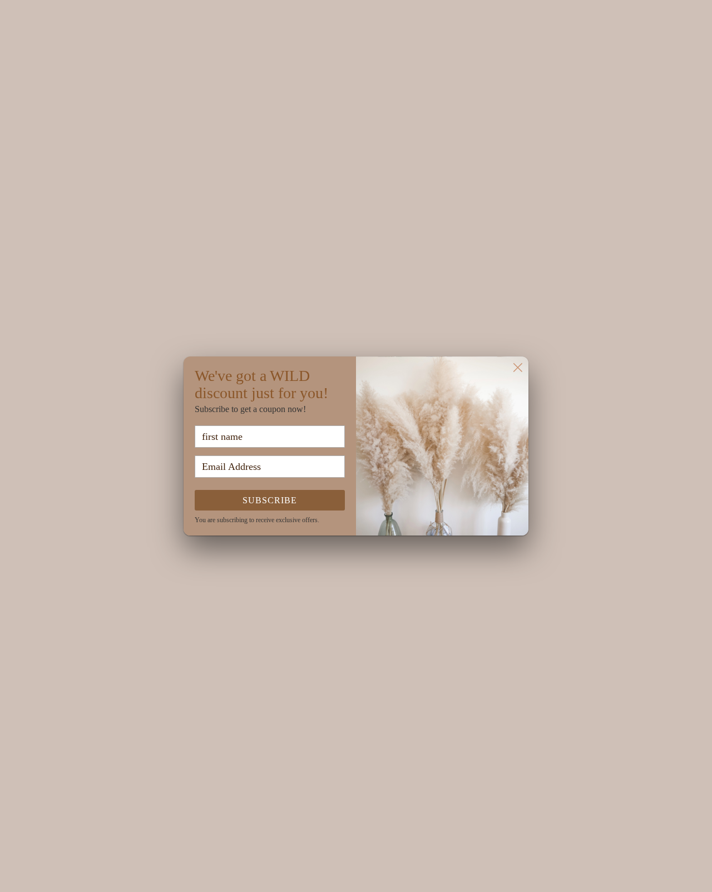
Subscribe (270, 500)
